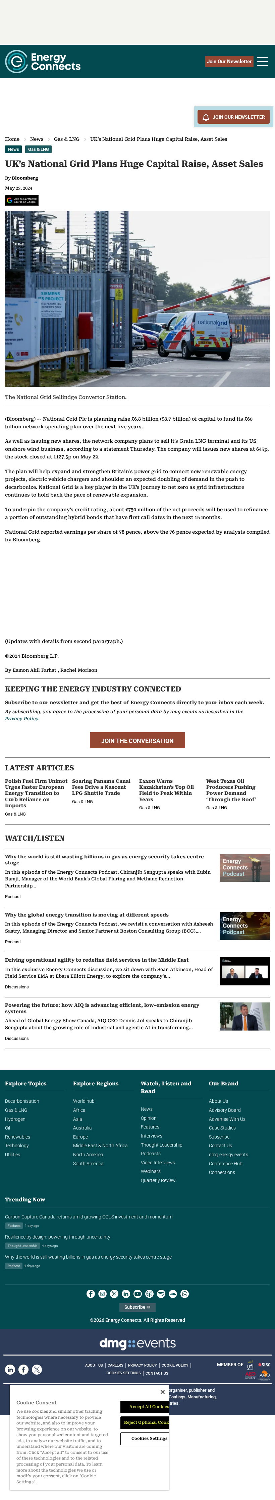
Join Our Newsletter (229, 62)
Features (150, 1127)
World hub (84, 1101)
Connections (222, 1172)
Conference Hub (225, 1164)
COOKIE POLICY (175, 1365)
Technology (17, 1146)
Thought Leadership (161, 1145)
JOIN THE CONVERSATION (137, 740)
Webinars (151, 1171)
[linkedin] (126, 1294)
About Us (218, 1101)
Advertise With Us (227, 1119)
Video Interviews (158, 1163)
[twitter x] (114, 1294)
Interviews (151, 1136)
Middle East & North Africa (100, 1146)
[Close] (163, 1392)
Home (12, 139)
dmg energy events (228, 1155)
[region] (89, 1437)
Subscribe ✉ (137, 1307)
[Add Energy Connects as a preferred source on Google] (22, 200)
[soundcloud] (173, 1294)
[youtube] (137, 1294)
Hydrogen (15, 1119)
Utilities (12, 1155)
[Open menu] (262, 61)
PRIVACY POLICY (142, 1365)
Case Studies (222, 1128)
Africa (79, 1110)
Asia (77, 1119)
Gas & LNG (66, 139)
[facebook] (91, 1294)
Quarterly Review (158, 1180)
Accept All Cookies (149, 1406)
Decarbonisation (22, 1101)
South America (88, 1164)
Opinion (149, 1118)
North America (88, 1155)
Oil (7, 1128)
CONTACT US (157, 1373)
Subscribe (219, 1137)
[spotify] (161, 1294)
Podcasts (151, 1154)
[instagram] (102, 1294)
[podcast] (149, 1294)
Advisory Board (225, 1110)
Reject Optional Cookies (149, 1422)
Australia (82, 1128)
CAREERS (115, 1365)
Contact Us (220, 1146)
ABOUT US (94, 1365)
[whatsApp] (184, 1294)
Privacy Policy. (22, 718)
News (36, 139)
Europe (80, 1137)
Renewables (17, 1137)
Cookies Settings (124, 1373)
